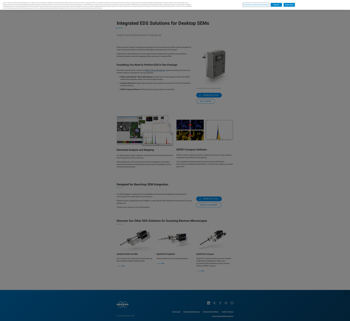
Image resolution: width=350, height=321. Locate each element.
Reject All (276, 4)
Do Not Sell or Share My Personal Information (256, 4)
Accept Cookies (289, 4)
